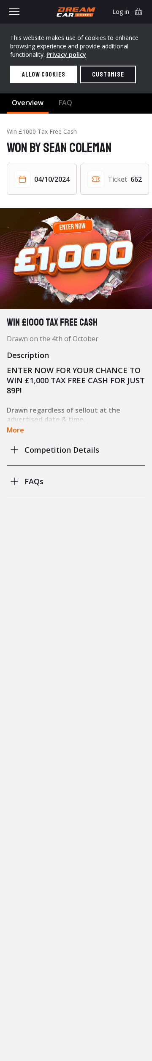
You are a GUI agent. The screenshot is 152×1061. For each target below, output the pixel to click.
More (15, 430)
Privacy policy (66, 54)
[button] (76, 258)
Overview (27, 102)
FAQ (65, 102)
